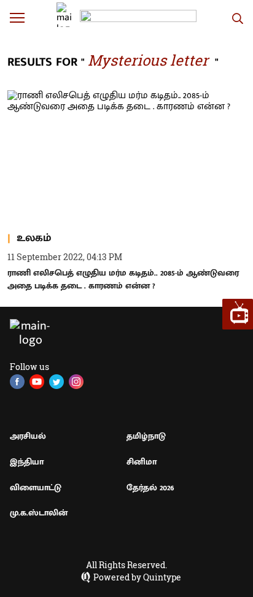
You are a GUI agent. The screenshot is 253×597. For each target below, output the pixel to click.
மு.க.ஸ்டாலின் (39, 513)
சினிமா (141, 462)
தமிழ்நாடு (146, 436)
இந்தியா (27, 462)
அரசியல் (28, 436)
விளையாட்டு (35, 487)
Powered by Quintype (137, 577)
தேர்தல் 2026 (150, 487)
